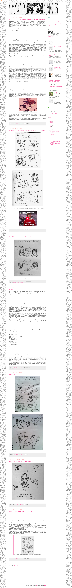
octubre (51, 121)
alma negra (14, 124)
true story (22, 124)
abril (50, 126)
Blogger (45, 585)
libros (17, 124)
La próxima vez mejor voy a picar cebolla (20, 237)
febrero (51, 129)
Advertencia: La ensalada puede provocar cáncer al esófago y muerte (57, 47)
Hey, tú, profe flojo (56, 60)
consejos (51, 24)
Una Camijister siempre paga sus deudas (20, 511)
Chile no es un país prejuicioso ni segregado (21, 461)
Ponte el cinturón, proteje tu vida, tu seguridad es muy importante (27, 130)
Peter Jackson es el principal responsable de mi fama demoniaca (27, 19)
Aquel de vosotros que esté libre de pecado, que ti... (55, 138)
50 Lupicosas (56, 92)
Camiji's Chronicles (15, 231)
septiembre (51, 122)
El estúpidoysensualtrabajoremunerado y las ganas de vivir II (56, 87)
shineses (21, 282)
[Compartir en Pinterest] (28, 123)
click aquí (35, 278)
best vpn (53, 113)
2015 (50, 117)
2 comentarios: (21, 229)
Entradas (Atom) (16, 565)
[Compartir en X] (26, 123)
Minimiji (55, 25)
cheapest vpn (56, 113)
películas (19, 124)
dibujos (19, 231)
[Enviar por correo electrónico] (24, 123)
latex (36, 585)
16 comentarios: (21, 367)
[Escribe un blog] (25, 123)
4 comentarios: (21, 123)
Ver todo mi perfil (50, 36)
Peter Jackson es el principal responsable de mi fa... (54, 132)
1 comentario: (21, 454)
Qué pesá (12, 374)
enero (51, 130)
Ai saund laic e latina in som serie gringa (57, 99)
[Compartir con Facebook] (27, 123)
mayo (51, 125)
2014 (50, 118)
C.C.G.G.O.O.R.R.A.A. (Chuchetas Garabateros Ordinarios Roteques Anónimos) (54, 55)
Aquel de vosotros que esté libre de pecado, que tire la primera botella (54, 81)
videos (24, 231)
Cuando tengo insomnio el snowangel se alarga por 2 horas (57, 68)
